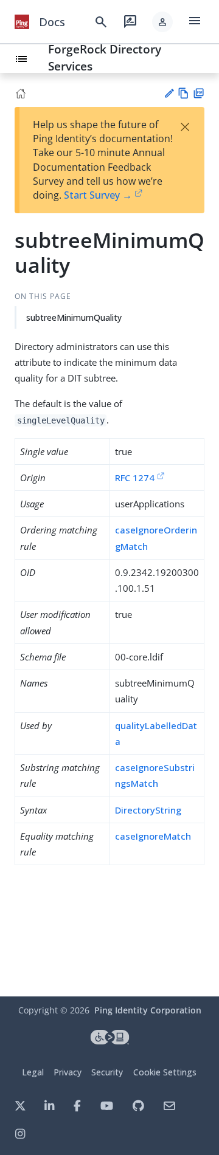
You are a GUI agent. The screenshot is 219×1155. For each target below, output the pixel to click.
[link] (22, 22)
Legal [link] (33, 1072)
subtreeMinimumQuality (74, 317)
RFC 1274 (135, 477)
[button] (162, 22)
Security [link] (107, 1072)
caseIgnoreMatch (153, 836)
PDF (198, 93)
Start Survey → (98, 195)
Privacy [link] (68, 1072)
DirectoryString (148, 810)
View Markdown (183, 93)
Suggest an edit (169, 93)
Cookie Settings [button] (164, 1072)
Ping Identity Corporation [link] (147, 1010)
